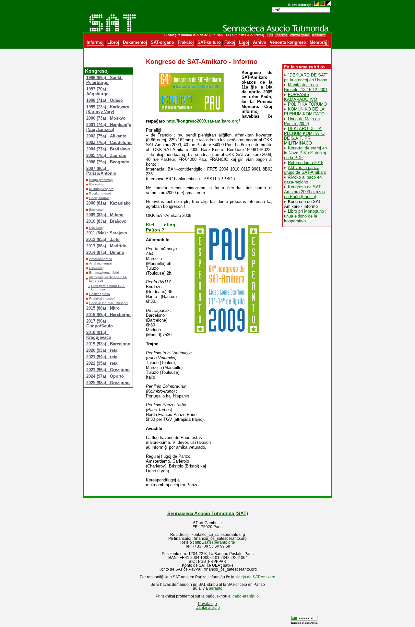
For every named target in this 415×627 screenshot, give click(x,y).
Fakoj (229, 42)
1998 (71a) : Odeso (104, 100)
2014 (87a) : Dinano (105, 252)
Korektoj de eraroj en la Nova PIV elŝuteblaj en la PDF (305, 153)
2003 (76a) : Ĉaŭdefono (109, 142)
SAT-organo (162, 42)
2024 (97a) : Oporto (105, 376)
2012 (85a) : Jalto (103, 239)
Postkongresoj (100, 193)
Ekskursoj (96, 184)
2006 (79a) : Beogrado (107, 162)
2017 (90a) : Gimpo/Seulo (99, 323)
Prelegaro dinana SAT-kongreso (108, 287)
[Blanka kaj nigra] (328, 4)
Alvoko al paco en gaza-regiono (303, 179)
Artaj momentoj (100, 263)
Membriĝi (319, 42)
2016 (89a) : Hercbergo (108, 314)
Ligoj (244, 42)
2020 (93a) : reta (101, 350)
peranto (215, 588)
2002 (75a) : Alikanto (106, 136)
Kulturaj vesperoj (101, 189)
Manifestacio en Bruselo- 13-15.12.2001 (305, 87)
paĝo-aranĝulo (245, 596)
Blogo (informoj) (101, 180)
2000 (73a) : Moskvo (105, 118)
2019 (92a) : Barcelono (108, 343)
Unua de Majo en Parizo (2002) (302, 121)
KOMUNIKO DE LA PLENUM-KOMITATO (304, 111)
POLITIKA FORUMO (307, 104)
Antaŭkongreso (100, 259)
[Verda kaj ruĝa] (322, 4)
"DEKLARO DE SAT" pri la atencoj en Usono (306, 77)
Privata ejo (207, 604)
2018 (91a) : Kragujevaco (98, 335)
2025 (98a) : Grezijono (108, 382)
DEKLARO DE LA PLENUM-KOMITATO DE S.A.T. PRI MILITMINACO (304, 136)
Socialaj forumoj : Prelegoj (108, 303)
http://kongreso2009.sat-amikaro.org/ (203, 121)
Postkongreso (99, 294)
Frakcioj (186, 42)
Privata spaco (300, 35)
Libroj (113, 42)
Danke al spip (208, 607)
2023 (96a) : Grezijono (108, 369)
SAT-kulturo (209, 42)
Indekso (281, 35)
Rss (270, 35)
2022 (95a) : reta (101, 363)
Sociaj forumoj (99, 198)
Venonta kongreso (288, 42)
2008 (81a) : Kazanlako (108, 203)
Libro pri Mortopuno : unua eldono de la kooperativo (305, 216)
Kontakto (319, 35)
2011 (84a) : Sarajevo (106, 233)
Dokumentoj (135, 42)
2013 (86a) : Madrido (106, 245)
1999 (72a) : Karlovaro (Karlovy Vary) (107, 109)
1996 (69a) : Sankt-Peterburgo (104, 80)
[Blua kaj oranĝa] (316, 4)
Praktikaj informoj (101, 298)
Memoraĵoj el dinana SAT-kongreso (108, 278)
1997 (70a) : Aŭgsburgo (97, 91)
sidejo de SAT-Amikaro (255, 577)
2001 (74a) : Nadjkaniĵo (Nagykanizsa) (108, 127)
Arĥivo (259, 42)
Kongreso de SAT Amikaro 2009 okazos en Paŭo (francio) (304, 191)
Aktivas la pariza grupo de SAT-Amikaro (305, 170)
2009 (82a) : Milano (105, 214)
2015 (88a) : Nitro (103, 308)
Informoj (95, 42)
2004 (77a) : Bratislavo (108, 149)
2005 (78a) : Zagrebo (106, 155)
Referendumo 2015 (305, 162)
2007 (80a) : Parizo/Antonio (101, 171)
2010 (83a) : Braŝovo (106, 221)
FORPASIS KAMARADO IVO (300, 97)
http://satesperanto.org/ (215, 542)
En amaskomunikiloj (104, 272)
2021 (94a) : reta (101, 356)
